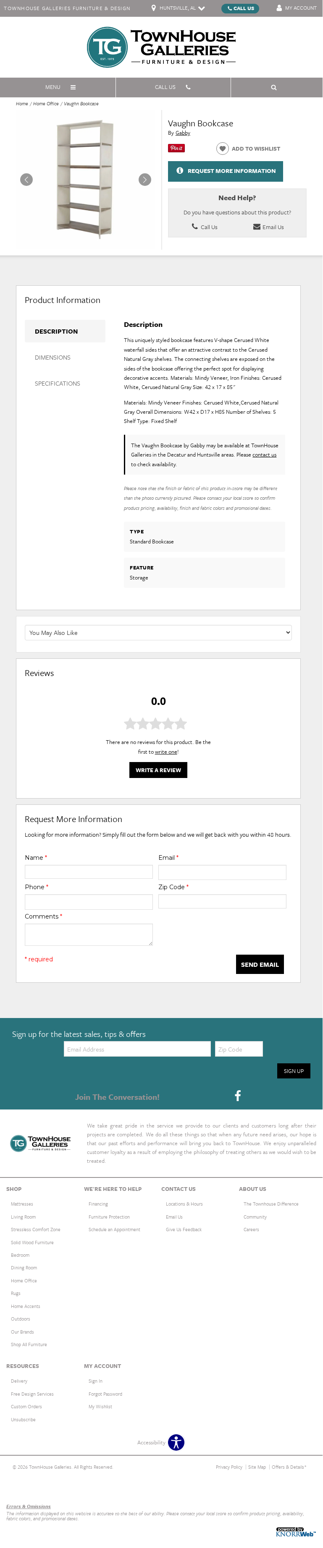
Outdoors (20, 1318)
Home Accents (25, 1306)
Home (22, 103)
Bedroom (20, 1254)
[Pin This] (176, 150)
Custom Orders (26, 1406)
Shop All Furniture (29, 1344)
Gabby (183, 133)
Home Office (46, 103)
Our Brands (22, 1331)
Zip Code (173, 887)
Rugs (16, 1293)
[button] (145, 179)
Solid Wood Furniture (32, 1242)
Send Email (260, 964)
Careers (251, 1229)
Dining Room (24, 1267)
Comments (43, 916)
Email (168, 857)
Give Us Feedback (184, 1229)
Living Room (23, 1216)
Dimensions (53, 357)
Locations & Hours (184, 1203)
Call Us (244, 8)
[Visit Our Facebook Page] (237, 1096)
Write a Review (158, 770)
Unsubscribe (23, 1419)
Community (255, 1216)
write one (166, 751)
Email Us (272, 226)
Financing (98, 1203)
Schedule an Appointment (114, 1229)
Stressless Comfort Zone (35, 1229)
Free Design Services (32, 1393)
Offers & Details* (289, 1466)
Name (36, 857)
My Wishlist (100, 1406)
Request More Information (232, 170)
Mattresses (22, 1203)
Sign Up (294, 1071)
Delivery (19, 1380)
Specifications (57, 383)
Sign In (95, 1380)
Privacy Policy (229, 1466)
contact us (264, 454)
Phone (36, 887)
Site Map (257, 1466)
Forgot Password (105, 1393)
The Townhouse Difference (271, 1203)
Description (56, 331)
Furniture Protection (109, 1216)
